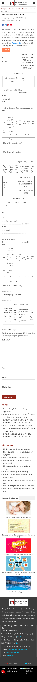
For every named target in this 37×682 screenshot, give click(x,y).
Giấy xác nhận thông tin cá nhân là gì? (16, 471)
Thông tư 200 (17, 43)
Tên (4, 368)
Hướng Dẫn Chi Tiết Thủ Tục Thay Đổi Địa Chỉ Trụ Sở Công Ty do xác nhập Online (19, 415)
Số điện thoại (6, 387)
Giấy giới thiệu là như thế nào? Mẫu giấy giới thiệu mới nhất (18, 475)
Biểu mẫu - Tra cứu (14, 9)
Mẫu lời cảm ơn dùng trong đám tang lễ (16, 457)
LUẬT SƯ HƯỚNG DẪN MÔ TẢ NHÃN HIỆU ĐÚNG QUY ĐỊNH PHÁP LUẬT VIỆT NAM (18, 421)
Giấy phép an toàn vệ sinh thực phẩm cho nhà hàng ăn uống (18, 536)
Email (4, 377)
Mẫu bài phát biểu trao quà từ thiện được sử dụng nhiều (18, 453)
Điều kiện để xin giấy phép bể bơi (18, 592)
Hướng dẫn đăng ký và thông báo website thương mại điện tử (18, 573)
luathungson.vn (12, 649)
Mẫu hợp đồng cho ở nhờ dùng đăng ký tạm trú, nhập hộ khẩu (19, 461)
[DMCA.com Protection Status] (23, 668)
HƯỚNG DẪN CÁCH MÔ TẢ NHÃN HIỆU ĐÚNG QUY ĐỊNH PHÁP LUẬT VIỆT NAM (17, 435)
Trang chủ (4, 9)
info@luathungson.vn (12, 652)
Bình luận (6, 340)
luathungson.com (23, 649)
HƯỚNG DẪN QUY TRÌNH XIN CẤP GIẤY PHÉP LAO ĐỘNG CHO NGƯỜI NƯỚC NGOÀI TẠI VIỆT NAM (19, 428)
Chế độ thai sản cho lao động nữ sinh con (18, 517)
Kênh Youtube (12, 663)
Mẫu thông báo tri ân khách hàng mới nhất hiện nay (19, 481)
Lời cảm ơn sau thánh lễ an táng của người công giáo (17, 467)
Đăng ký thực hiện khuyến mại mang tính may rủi (18, 554)
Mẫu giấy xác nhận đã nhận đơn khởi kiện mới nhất (18, 489)
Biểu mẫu (25, 9)
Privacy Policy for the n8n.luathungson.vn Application (17, 410)
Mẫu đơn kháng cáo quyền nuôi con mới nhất (18, 486)
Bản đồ (19, 637)
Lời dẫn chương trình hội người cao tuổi (16, 449)
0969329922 (10, 655)
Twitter (29, 663)
